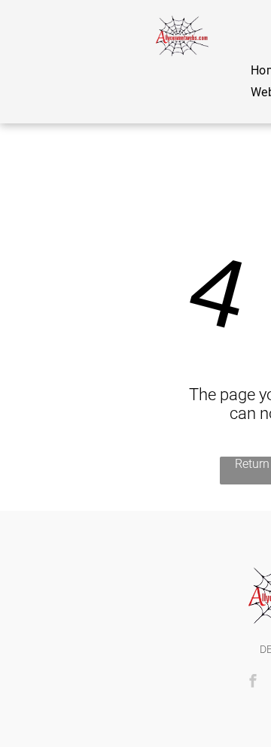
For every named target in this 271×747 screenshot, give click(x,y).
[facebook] (253, 682)
